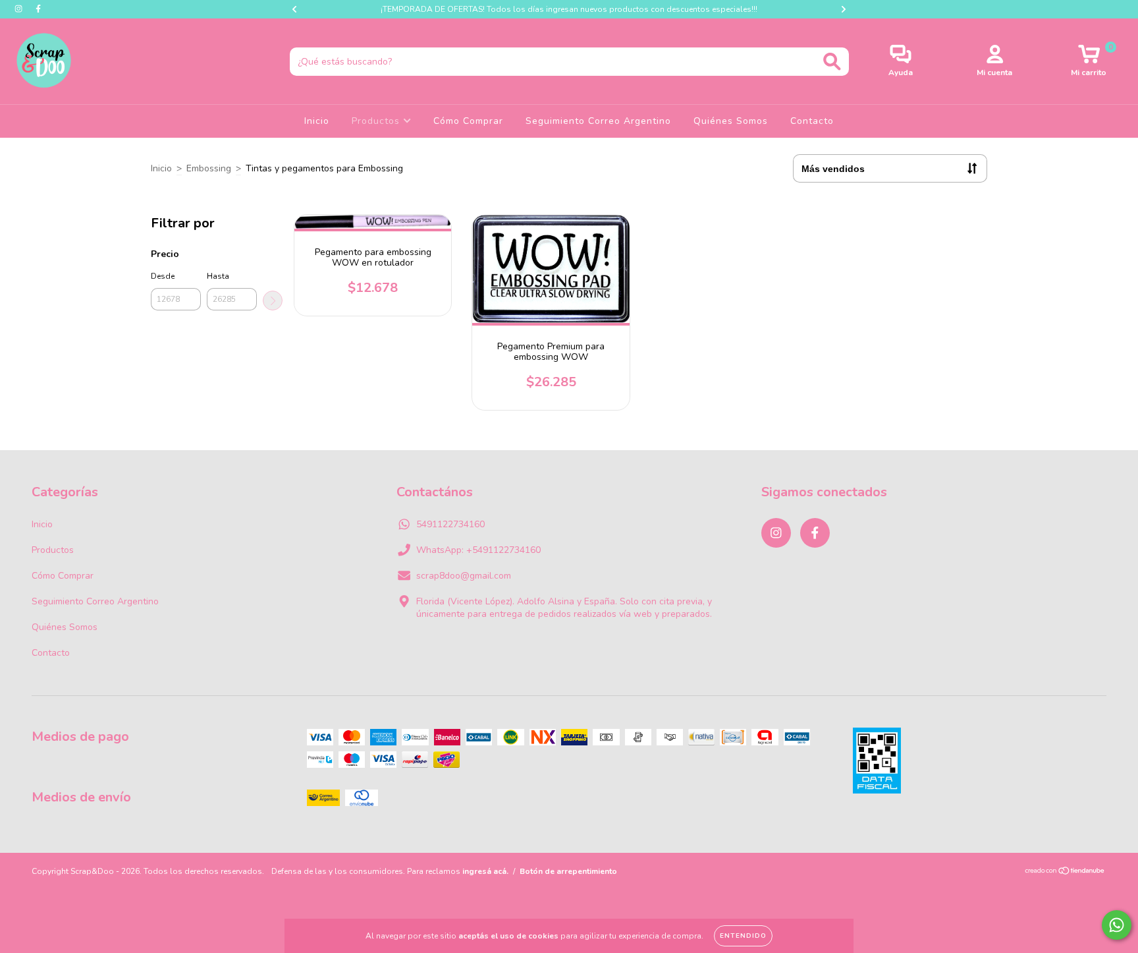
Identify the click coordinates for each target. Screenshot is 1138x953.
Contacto (812, 121)
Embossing (208, 168)
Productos (377, 121)
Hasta (218, 276)
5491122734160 (450, 524)
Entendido (743, 935)
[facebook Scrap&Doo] (38, 9)
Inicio (316, 121)
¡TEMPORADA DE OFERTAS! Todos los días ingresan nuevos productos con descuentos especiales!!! (569, 9)
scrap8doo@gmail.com (463, 575)
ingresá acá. (485, 871)
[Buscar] (832, 61)
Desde (163, 276)
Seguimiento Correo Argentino (598, 121)
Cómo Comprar (468, 121)
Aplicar (273, 300)
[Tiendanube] (1065, 872)
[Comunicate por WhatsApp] (1116, 925)
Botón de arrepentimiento (568, 871)
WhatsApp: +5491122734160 (478, 550)
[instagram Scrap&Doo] (20, 9)
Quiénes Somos (730, 121)
